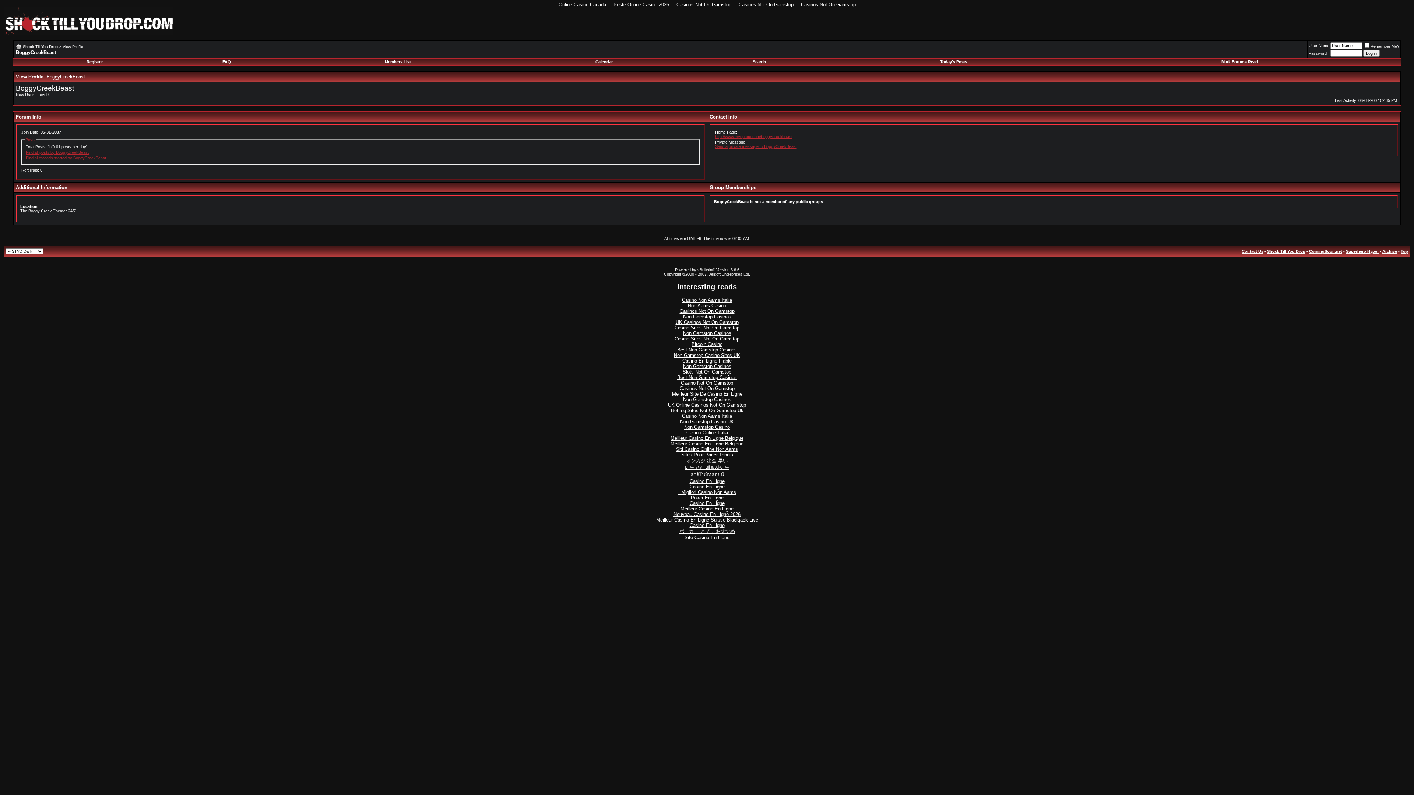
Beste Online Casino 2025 (641, 4)
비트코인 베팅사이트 (707, 467)
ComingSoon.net (1325, 251)
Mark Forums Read (1239, 62)
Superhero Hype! (1362, 251)
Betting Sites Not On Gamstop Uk (707, 410)
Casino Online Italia (707, 432)
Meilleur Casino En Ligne (707, 509)
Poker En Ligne (707, 498)
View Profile (73, 47)
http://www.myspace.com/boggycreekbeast (753, 136)
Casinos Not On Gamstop (703, 4)
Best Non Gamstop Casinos (707, 350)
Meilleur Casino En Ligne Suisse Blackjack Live (707, 520)
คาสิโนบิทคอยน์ (707, 474)
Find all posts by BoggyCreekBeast (57, 152)
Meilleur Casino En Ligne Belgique (707, 438)
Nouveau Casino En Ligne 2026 (707, 514)
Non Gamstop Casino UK (707, 421)
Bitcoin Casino (707, 344)
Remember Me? (1385, 46)
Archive (1389, 251)
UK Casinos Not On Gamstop (707, 322)
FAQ (226, 62)
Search (759, 62)
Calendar (604, 62)
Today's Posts (953, 62)
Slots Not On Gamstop (707, 372)
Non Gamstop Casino (707, 427)
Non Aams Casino (707, 305)
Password (1318, 53)
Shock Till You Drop (40, 47)
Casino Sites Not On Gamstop (707, 328)
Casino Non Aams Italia (707, 300)
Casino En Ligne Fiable (707, 361)
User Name (1319, 45)
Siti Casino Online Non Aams (707, 449)
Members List (398, 62)
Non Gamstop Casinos (707, 316)
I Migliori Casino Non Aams (707, 492)
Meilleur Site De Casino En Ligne (707, 394)
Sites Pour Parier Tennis (707, 454)
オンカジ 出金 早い (707, 460)
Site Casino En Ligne (707, 537)
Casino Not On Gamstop (707, 383)
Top (1404, 251)
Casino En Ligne (707, 481)
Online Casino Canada (582, 4)
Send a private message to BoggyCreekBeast (756, 146)
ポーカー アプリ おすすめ (707, 531)
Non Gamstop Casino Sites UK (707, 355)
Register (95, 62)
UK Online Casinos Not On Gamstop (707, 405)
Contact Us (1252, 251)
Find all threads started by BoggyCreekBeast (66, 158)
